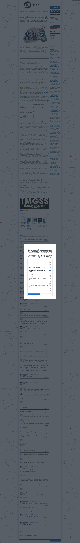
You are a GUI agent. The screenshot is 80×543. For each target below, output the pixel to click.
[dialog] (40, 271)
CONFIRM (34, 294)
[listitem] (40, 260)
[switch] (50, 262)
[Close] (54, 246)
